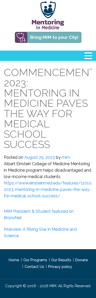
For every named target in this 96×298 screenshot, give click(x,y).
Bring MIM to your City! (54, 37)
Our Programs (35, 260)
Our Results (61, 260)
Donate (81, 260)
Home (14, 260)
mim (66, 157)
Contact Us (34, 267)
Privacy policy (60, 267)
